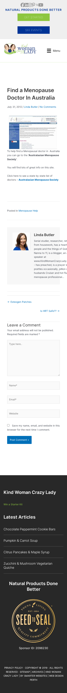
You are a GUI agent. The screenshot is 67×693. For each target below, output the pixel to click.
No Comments (48, 106)
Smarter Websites (35, 675)
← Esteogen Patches (19, 301)
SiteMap (25, 671)
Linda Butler (31, 106)
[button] (22, 5)
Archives (37, 671)
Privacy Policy (13, 667)
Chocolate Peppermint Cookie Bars (29, 529)
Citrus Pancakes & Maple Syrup (26, 552)
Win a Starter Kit (13, 504)
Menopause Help (28, 210)
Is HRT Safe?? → (49, 311)
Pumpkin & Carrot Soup (21, 540)
